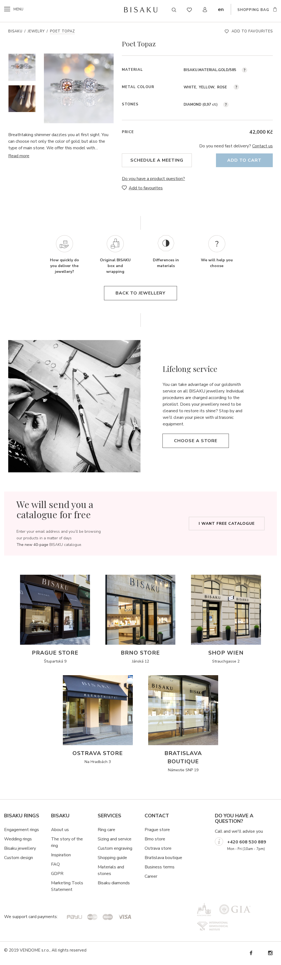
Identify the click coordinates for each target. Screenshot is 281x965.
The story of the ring (67, 842)
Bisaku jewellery (20, 848)
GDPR (57, 874)
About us (60, 830)
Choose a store (195, 441)
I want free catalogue (227, 523)
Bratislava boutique (163, 858)
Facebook (251, 953)
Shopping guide (112, 858)
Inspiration (61, 855)
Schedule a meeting (156, 160)
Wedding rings (18, 839)
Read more (18, 156)
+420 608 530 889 (246, 842)
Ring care (106, 830)
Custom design (18, 858)
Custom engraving (115, 848)
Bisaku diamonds (114, 883)
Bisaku (15, 31)
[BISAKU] (140, 9)
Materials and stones (111, 870)
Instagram (270, 953)
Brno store (155, 839)
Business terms (160, 867)
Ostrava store (158, 848)
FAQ (55, 864)
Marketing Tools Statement (67, 886)
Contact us (262, 146)
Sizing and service (114, 839)
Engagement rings (21, 830)
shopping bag (253, 9)
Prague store (157, 830)
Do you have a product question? (153, 179)
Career (151, 876)
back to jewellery (140, 293)
